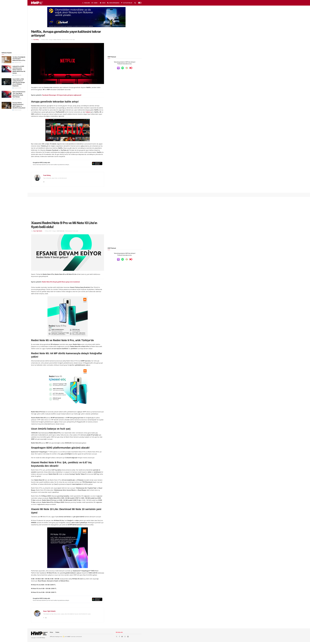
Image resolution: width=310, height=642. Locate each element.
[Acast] (131, 68)
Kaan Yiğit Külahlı (37, 231)
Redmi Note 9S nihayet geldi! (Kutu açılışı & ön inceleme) (61, 282)
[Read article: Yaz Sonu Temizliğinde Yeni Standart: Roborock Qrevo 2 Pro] (6, 59)
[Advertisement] (14, 25)
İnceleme (87, 3)
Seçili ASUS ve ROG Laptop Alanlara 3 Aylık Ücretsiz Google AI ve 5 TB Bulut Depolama (19, 82)
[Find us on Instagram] (125, 637)
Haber (95, 3)
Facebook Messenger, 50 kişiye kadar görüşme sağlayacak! (61, 95)
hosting (57, 636)
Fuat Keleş (36, 39)
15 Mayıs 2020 (44, 39)
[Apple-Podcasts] (118, 68)
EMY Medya (42, 637)
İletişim (57, 632)
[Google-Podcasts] (127, 68)
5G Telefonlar (127, 3)
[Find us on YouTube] (122, 637)
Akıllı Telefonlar (61, 231)
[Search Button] (135, 3)
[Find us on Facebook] (119, 637)
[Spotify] (122, 68)
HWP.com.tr (52, 636)
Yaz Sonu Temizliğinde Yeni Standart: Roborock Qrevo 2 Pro (19, 58)
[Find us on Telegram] (128, 637)
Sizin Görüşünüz (114, 3)
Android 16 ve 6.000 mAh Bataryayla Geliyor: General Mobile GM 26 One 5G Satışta (19, 70)
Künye (51, 632)
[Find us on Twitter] (116, 637)
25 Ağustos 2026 (17, 62)
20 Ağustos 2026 (17, 110)
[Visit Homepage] (37, 3)
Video (103, 3)
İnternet (59, 39)
